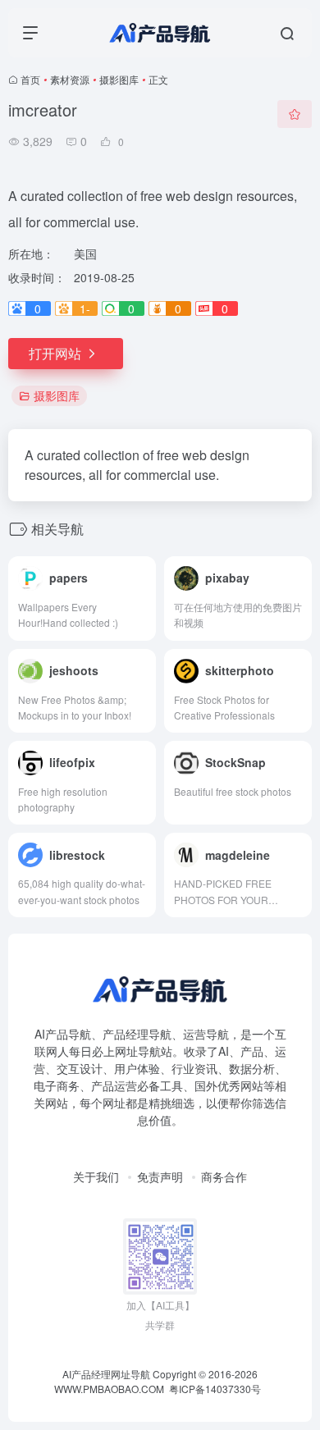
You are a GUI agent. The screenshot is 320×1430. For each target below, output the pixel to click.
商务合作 (224, 1176)
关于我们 (96, 1176)
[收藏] (294, 114)
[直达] (142, 571)
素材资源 (69, 79)
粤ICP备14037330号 (215, 1389)
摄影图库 (119, 79)
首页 (30, 79)
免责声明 (160, 1176)
